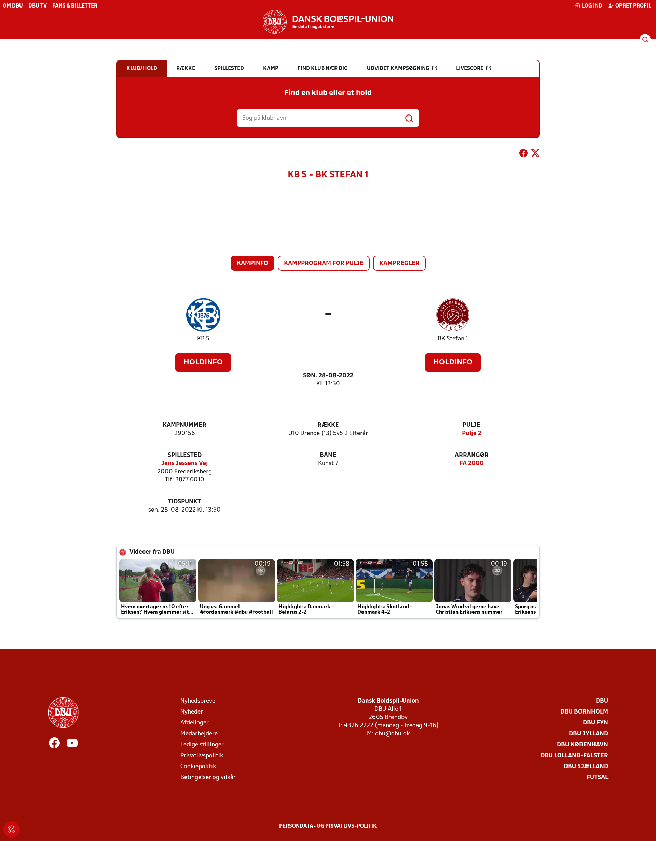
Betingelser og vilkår (208, 778)
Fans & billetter (74, 6)
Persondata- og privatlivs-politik (328, 826)
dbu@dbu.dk (392, 734)
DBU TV (37, 6)
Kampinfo (252, 264)
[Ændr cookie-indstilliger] (11, 829)
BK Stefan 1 (453, 339)
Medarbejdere (199, 734)
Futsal (597, 778)
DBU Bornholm (584, 712)
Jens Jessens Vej (184, 463)
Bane (328, 455)
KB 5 (203, 339)
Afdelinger (194, 723)
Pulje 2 (471, 433)
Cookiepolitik (198, 767)
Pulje (471, 425)
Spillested (185, 455)
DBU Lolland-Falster (574, 756)
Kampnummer (184, 425)
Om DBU (13, 6)
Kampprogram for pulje (324, 264)
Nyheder (191, 712)
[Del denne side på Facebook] (523, 154)
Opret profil (633, 6)
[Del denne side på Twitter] (535, 154)
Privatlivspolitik (201, 756)
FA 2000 (472, 463)
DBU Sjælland (586, 767)
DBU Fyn (595, 723)
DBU (602, 701)
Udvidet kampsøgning (398, 68)
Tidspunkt (184, 502)
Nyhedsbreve (197, 701)
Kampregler (399, 264)
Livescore (469, 68)
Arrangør (472, 455)
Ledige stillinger (202, 745)
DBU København (582, 745)
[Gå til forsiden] (328, 22)
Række (328, 425)
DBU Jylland (588, 734)
